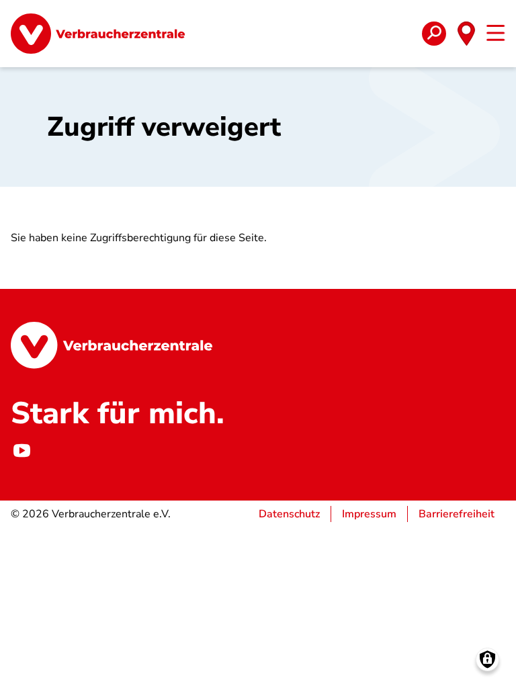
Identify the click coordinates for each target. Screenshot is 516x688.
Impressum (369, 514)
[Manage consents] (487, 659)
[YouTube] (21, 450)
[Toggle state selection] (466, 34)
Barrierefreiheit (456, 514)
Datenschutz (289, 514)
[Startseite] (98, 33)
